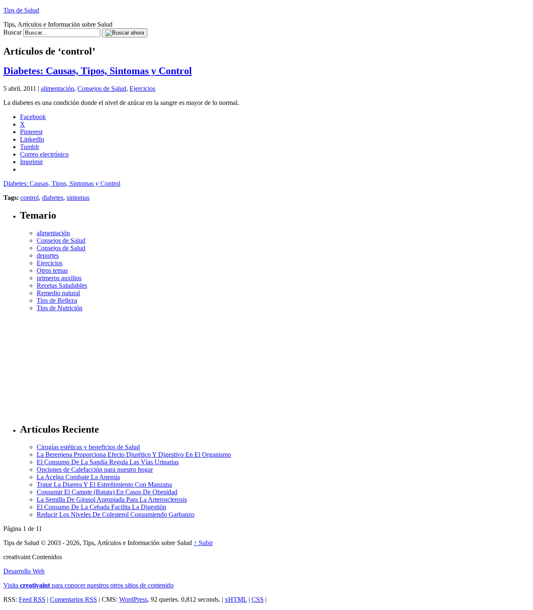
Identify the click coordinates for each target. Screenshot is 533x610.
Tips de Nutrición (59, 307)
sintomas (78, 197)
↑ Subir (203, 542)
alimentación (57, 88)
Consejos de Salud (101, 88)
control (29, 197)
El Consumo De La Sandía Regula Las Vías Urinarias (108, 462)
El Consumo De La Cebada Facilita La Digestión (101, 506)
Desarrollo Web (24, 571)
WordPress (133, 599)
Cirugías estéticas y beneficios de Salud (88, 447)
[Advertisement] (274, 364)
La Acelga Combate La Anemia (78, 477)
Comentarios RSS (73, 599)
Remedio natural (58, 292)
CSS (258, 599)
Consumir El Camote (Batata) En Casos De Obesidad (107, 491)
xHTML (236, 599)
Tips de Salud (21, 10)
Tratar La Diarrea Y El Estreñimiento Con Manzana (104, 484)
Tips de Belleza (57, 300)
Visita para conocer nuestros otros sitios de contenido (88, 585)
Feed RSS (32, 599)
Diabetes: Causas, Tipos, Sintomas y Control (97, 70)
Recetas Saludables (62, 285)
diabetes (52, 197)
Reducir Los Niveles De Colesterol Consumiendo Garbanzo (115, 514)
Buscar (12, 32)
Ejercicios (142, 88)
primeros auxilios (59, 277)
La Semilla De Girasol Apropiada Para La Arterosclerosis (112, 499)
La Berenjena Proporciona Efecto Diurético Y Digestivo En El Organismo (134, 454)
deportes (48, 255)
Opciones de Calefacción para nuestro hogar (95, 469)
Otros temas (52, 270)
